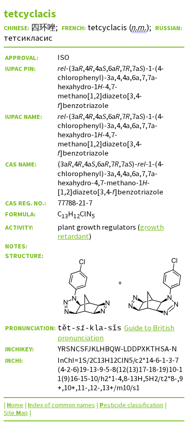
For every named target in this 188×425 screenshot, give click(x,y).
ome (15, 405)
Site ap (16, 413)
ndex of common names (61, 405)
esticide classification (131, 405)
